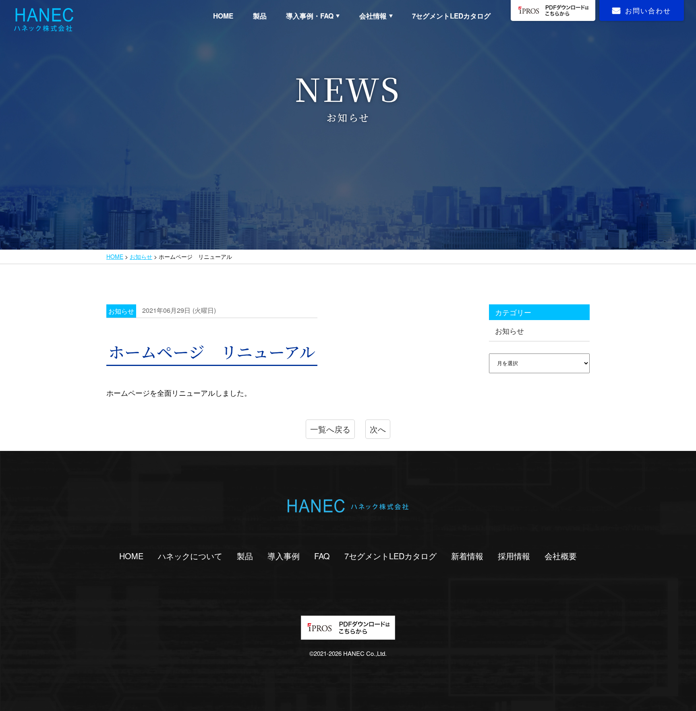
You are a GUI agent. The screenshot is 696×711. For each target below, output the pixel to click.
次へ (378, 429)
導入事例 (283, 556)
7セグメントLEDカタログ (451, 16)
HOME (223, 16)
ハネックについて (190, 556)
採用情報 (514, 556)
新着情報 (467, 556)
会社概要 (561, 556)
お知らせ (141, 256)
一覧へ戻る (330, 429)
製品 (260, 16)
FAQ (322, 556)
